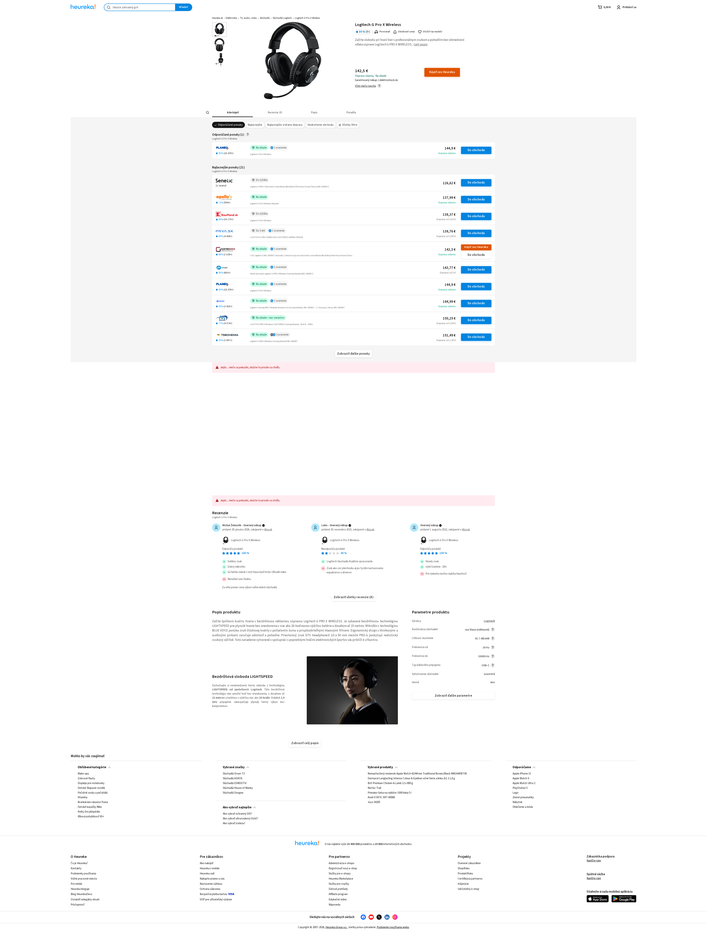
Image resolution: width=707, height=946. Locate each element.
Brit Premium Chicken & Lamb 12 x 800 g (390, 783)
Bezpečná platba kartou (213, 894)
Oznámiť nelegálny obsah (85, 899)
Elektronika (231, 18)
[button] (232, 113)
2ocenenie (282, 335)
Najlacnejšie (255, 125)
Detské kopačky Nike (90, 807)
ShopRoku (463, 868)
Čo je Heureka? (79, 863)
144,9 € (450, 148)
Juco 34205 (374, 802)
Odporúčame (522, 767)
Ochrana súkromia (210, 889)
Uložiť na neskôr (432, 31)
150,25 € (449, 318)
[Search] (207, 112)
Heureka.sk (217, 18)
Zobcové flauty (86, 778)
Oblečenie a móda (523, 807)
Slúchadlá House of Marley (238, 788)
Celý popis (421, 44)
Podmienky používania (83, 874)
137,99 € (449, 197)
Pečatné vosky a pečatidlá (93, 793)
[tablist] (328, 112)
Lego (515, 793)
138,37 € (449, 214)
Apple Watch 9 (521, 778)
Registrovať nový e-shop (343, 868)
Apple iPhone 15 (522, 774)
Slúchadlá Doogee (233, 793)
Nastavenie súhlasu (211, 884)
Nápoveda (334, 905)
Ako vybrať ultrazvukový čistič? (240, 818)
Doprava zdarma (446, 153)
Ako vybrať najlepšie (237, 807)
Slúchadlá (265, 18)
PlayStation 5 (520, 788)
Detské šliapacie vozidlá (91, 788)
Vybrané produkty (380, 767)
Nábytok (517, 802)
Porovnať (384, 31)
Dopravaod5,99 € (446, 323)
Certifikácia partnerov (470, 879)
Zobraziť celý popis (305, 743)
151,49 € (449, 335)
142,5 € (450, 249)
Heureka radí (207, 874)
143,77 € (449, 267)
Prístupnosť (78, 905)
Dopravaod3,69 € (446, 236)
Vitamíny (82, 797)
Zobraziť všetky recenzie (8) (354, 597)
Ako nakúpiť (206, 863)
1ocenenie (280, 148)
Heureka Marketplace (341, 879)
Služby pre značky (339, 884)
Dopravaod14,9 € (446, 219)
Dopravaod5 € (447, 272)
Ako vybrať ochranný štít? (237, 814)
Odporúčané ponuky (230, 125)
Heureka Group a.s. (336, 927)
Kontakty (76, 868)
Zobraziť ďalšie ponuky (353, 354)
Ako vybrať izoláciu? (234, 823)
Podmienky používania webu (393, 927)
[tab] (232, 112)
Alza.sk (268, 530)
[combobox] (139, 7)
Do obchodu (476, 150)
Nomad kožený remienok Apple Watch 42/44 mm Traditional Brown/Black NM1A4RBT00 (417, 774)
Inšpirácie (463, 884)
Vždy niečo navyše (365, 86)
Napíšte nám (594, 861)
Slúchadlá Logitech (282, 18)
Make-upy (83, 774)
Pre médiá (76, 884)
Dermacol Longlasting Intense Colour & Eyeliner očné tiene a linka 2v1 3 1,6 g (411, 778)
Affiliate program (338, 894)
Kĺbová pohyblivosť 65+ (91, 816)
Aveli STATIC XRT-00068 (381, 797)
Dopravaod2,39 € (446, 340)
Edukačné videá (338, 899)
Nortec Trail (374, 788)
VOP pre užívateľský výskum (216, 899)
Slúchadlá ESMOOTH (234, 783)
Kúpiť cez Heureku (476, 247)
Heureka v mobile (209, 868)
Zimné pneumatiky (523, 797)
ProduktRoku (465, 874)
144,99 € (449, 301)
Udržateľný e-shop (468, 889)
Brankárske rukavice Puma (93, 802)
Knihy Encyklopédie (89, 812)
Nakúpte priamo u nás (212, 879)
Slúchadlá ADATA (232, 778)
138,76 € (449, 231)
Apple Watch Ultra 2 (524, 783)
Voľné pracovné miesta (84, 879)
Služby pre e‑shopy (340, 874)
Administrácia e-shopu (341, 863)
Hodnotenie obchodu (320, 125)
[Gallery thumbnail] (219, 29)
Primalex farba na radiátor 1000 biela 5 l (389, 793)
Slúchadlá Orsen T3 (234, 774)
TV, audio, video (248, 18)
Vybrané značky (234, 767)
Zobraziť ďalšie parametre (453, 695)
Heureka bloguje (80, 889)
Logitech (489, 621)
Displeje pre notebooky (91, 783)
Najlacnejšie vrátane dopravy (285, 125)
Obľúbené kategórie (92, 767)
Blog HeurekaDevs (81, 894)
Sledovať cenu (406, 31)
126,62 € (449, 183)
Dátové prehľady (338, 889)
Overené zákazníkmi (469, 863)
